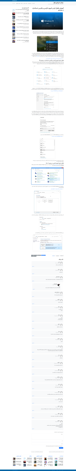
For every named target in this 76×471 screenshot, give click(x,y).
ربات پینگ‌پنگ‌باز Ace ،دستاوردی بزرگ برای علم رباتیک (22, 37)
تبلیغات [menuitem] (57, 470)
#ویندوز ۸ (32, 256)
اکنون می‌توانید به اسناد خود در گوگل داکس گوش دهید (50, 465)
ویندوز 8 (55, 164)
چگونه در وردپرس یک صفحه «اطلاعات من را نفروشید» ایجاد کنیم (60, 465)
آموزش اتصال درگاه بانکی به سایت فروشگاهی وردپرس (61, 459)
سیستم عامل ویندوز (43, 255)
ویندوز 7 (57, 164)
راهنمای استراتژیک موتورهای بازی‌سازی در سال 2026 (22, 30)
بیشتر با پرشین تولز (58, 3)
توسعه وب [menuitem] (33, 3)
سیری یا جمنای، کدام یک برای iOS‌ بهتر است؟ (23, 23)
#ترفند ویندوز (39, 255)
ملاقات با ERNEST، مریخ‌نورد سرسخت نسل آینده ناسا (39, 465)
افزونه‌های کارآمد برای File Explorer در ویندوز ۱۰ (56, 90)
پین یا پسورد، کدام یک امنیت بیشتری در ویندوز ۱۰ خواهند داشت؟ (54, 58)
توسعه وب (61, 456)
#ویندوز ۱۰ (32, 255)
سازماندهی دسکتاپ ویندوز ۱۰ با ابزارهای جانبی (56, 188)
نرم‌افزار (30, 456)
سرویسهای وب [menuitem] (29, 3)
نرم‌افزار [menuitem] (22, 3)
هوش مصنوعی (18, 456)
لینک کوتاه (53, 255)
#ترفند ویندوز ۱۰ (35, 255)
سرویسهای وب (50, 456)
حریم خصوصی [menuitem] (53, 470)
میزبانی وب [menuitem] (59, 0)
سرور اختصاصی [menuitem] (51, 0)
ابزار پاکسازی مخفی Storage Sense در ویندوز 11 (22, 27)
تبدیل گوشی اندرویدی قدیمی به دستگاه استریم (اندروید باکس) (23, 41)
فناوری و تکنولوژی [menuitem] (18, 3)
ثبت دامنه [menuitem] (62, 0)
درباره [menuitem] (59, 470)
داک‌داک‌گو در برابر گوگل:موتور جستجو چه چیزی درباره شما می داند (50, 458)
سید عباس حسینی (57, 292)
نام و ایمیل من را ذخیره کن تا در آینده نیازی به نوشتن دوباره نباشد (54, 446)
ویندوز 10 (38, 56)
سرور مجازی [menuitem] (46, 0)
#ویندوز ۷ (35, 256)
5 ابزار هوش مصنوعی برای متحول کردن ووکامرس (60, 462)
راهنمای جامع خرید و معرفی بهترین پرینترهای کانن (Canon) (22, 20)
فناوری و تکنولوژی (39, 456)
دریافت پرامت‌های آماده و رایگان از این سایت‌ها (23, 33)
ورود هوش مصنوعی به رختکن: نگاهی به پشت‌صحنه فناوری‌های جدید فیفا (39, 461)
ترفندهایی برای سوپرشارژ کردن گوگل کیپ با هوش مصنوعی (50, 462)
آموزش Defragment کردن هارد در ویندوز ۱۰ (57, 136)
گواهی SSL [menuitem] (55, 0)
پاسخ (33, 266)
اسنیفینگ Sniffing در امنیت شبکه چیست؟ (23, 16)
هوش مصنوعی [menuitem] (25, 3)
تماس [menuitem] (62, 470)
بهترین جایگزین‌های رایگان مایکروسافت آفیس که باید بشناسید (22, 10)
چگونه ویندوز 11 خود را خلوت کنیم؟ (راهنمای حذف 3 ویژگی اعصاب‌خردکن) (22, 13)
